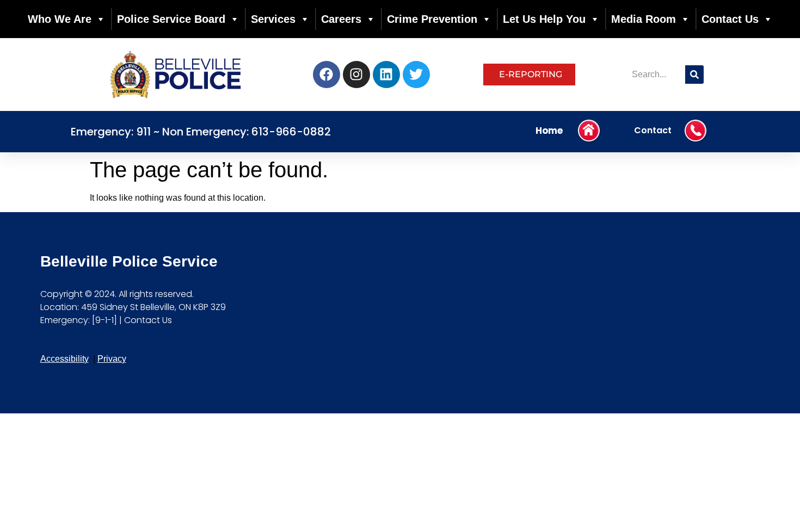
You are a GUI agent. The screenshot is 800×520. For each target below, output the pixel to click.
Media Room (643, 19)
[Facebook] (326, 74)
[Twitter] (416, 74)
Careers (341, 19)
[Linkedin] (386, 74)
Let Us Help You (544, 19)
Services (273, 19)
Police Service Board (171, 19)
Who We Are (59, 19)
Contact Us (730, 19)
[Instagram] (356, 74)
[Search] (694, 74)
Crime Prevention (432, 19)
